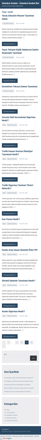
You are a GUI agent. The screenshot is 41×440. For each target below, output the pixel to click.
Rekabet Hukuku (11, 415)
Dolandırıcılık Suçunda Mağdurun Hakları (17, 384)
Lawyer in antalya (5, 436)
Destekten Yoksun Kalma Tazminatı (19, 86)
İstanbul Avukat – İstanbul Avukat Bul (20, 3)
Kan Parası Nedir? (11, 219)
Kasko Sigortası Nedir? (13, 311)
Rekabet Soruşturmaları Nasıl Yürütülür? (17, 391)
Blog (4, 125)
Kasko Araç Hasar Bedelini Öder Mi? (20, 249)
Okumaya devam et (9, 44)
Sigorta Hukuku (12, 125)
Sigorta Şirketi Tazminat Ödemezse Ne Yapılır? (19, 388)
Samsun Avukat (17, 436)
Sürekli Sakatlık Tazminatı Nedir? (18, 280)
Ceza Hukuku (10, 412)
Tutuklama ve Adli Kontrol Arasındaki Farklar (18, 381)
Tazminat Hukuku (8, 23)
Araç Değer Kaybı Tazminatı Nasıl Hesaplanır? (19, 378)
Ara (5, 354)
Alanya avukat (28, 436)
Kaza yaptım (5, 429)
